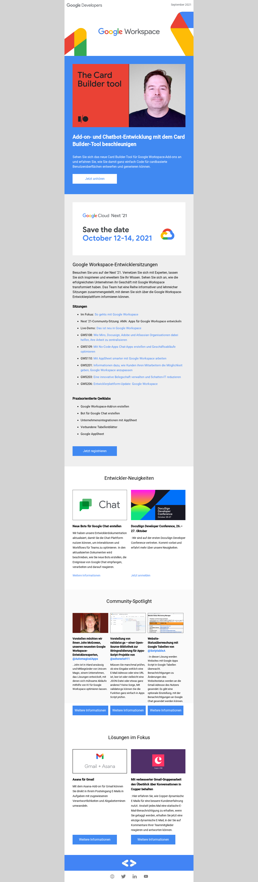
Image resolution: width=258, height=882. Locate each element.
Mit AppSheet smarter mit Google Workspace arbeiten (130, 358)
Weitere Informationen (86, 575)
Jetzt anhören (95, 179)
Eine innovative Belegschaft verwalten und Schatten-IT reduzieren (137, 377)
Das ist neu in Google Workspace (119, 328)
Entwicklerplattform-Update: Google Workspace (126, 384)
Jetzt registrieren (95, 451)
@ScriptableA (156, 650)
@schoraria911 (120, 658)
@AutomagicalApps (85, 658)
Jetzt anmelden (140, 575)
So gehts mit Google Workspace (116, 314)
